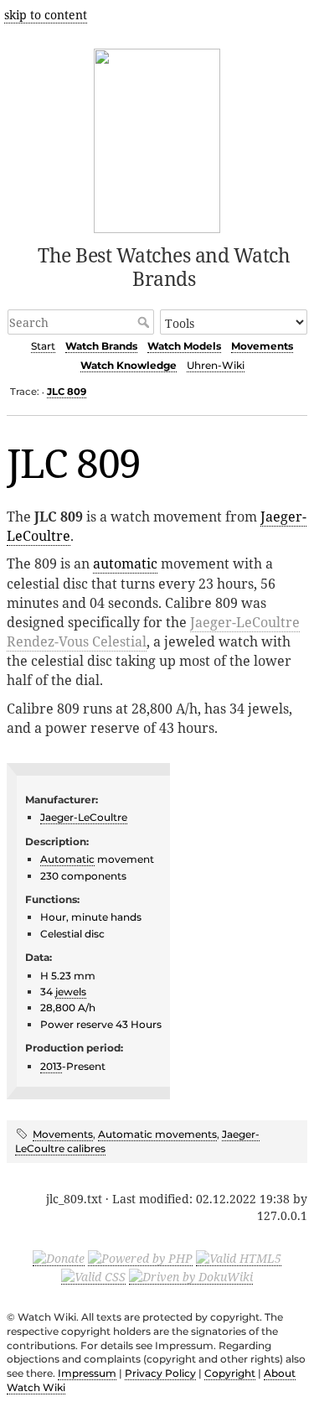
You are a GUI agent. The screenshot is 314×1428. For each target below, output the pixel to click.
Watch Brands (101, 346)
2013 (51, 1066)
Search (145, 322)
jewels (70, 991)
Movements (262, 346)
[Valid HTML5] (238, 1257)
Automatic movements (157, 1134)
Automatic (67, 859)
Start (43, 346)
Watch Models (184, 346)
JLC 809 (66, 391)
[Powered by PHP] (140, 1257)
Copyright (229, 1373)
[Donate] (59, 1257)
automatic (125, 563)
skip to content (45, 15)
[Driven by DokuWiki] (191, 1276)
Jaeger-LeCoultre (83, 817)
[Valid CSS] (93, 1276)
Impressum (87, 1373)
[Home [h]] (157, 138)
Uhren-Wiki (216, 365)
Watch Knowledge (128, 365)
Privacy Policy (160, 1373)
